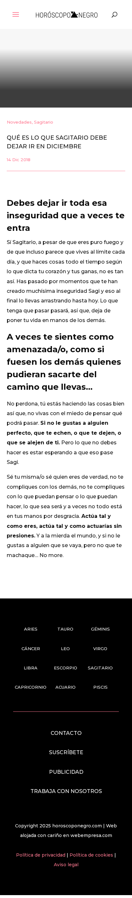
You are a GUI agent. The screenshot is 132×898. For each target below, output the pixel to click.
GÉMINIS (100, 629)
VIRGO (100, 648)
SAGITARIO (100, 667)
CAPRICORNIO (30, 687)
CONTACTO (66, 733)
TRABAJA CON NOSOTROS (66, 791)
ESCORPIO (65, 667)
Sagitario (43, 122)
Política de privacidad (41, 855)
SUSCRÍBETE (66, 752)
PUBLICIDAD (66, 772)
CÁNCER (30, 648)
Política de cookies (92, 855)
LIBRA (30, 667)
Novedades (19, 122)
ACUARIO (65, 687)
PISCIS (100, 687)
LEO (65, 648)
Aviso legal (66, 864)
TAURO (65, 629)
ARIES (30, 629)
